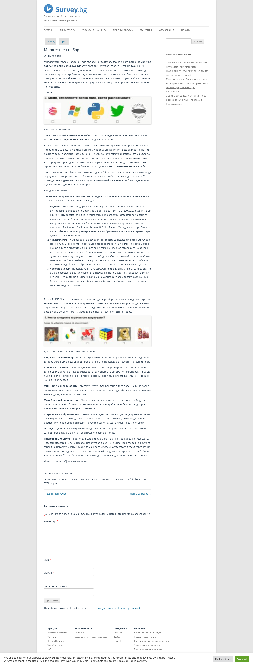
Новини (185, 30)
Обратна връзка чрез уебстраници (152, 640)
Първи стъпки (67, 30)
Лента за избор (140, 493)
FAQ (49, 649)
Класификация (174, 103)
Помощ (48, 30)
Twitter (117, 636)
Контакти (79, 632)
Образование (166, 30)
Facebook (118, 632)
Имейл (49, 573)
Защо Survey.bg (55, 645)
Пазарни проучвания (145, 636)
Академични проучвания (147, 645)
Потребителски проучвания (148, 649)
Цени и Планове (55, 640)
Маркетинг (146, 30)
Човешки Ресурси (123, 30)
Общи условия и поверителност (90, 636)
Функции (52, 636)
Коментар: (51, 521)
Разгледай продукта (57, 632)
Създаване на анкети (94, 30)
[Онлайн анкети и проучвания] (65, 12)
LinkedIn (118, 640)
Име (47, 559)
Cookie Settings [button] (223, 659)
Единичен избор (55, 493)
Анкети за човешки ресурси (148, 632)
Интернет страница (56, 586)
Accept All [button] (242, 659)
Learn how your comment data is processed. (115, 608)
